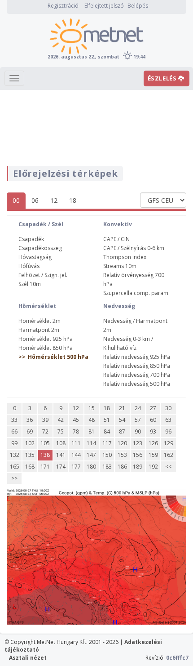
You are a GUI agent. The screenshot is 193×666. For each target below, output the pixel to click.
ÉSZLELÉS (163, 78)
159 (153, 455)
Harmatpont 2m (38, 330)
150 (107, 455)
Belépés (137, 5)
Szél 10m (29, 284)
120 (122, 443)
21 (122, 408)
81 (91, 431)
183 (107, 466)
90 (138, 431)
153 (122, 455)
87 (122, 431)
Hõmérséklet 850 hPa (45, 348)
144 (76, 455)
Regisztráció (63, 5)
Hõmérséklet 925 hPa (45, 339)
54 (122, 420)
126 (153, 443)
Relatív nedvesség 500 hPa (136, 384)
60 (153, 420)
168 (30, 466)
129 (168, 443)
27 (153, 408)
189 (137, 466)
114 (91, 443)
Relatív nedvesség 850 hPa (136, 366)
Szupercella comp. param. (136, 293)
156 (137, 455)
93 (153, 431)
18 (72, 200)
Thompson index (124, 257)
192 (153, 466)
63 (168, 420)
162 (168, 455)
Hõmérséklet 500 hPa (58, 357)
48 (91, 420)
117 (107, 443)
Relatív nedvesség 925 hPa (136, 357)
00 (16, 200)
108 (61, 443)
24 (138, 408)
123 (137, 443)
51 (107, 420)
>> (14, 478)
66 (14, 431)
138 (45, 455)
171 (45, 466)
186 (122, 466)
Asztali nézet (28, 658)
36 (29, 420)
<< (168, 466)
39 (45, 420)
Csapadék (31, 239)
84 (107, 431)
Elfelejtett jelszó (104, 5)
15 (91, 408)
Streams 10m (119, 266)
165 (14, 466)
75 (60, 431)
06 (35, 200)
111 (76, 443)
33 (14, 420)
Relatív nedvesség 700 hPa (136, 375)
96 (168, 431)
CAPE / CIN (116, 239)
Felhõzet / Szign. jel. (42, 275)
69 (29, 431)
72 (45, 431)
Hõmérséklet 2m (39, 321)
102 (30, 443)
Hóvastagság (35, 257)
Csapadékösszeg (40, 248)
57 (138, 420)
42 (60, 420)
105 (45, 443)
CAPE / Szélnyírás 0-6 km (133, 248)
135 (30, 455)
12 (53, 200)
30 (168, 408)
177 (76, 466)
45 (76, 420)
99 (14, 443)
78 (76, 431)
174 (61, 466)
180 (91, 466)
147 (91, 455)
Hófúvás (28, 266)
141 (61, 455)
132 (14, 455)
